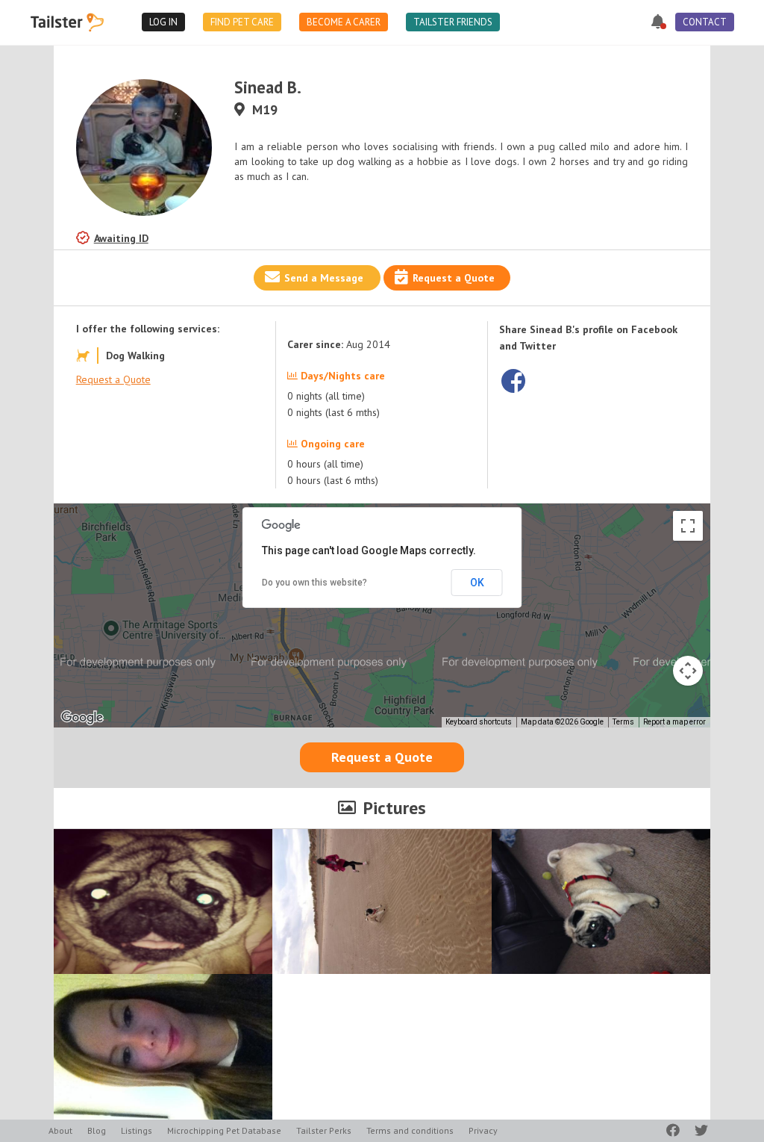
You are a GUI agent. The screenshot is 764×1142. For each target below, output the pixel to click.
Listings (136, 1130)
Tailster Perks (323, 1130)
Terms (623, 722)
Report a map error (674, 722)
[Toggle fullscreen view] (688, 526)
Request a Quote (454, 278)
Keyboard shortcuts (478, 722)
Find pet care (242, 22)
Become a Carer (344, 22)
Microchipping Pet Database (224, 1130)
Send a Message (323, 278)
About (60, 1130)
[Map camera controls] (688, 671)
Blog (96, 1130)
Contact (705, 22)
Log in (163, 22)
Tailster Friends (452, 22)
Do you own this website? (314, 582)
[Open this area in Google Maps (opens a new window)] (82, 717)
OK (477, 583)
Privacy (483, 1130)
